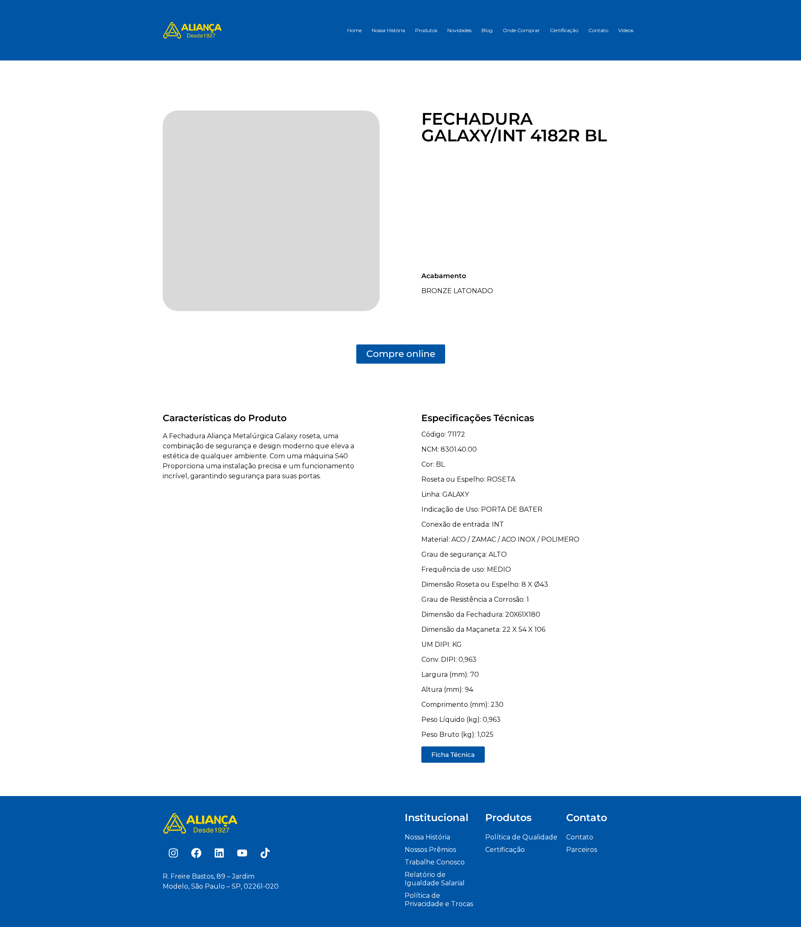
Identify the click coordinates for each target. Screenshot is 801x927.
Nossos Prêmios (430, 850)
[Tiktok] (264, 852)
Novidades (459, 30)
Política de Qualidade (521, 837)
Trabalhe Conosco (435, 862)
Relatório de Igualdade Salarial (435, 879)
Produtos (426, 30)
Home (354, 30)
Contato (598, 30)
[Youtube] (242, 852)
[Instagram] (173, 852)
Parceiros (581, 850)
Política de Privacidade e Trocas (439, 900)
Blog (487, 30)
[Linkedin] (219, 852)
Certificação (564, 30)
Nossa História (388, 30)
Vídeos (625, 30)
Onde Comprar (521, 30)
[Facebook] (196, 852)
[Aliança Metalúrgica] (192, 30)
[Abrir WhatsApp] (780, 906)
